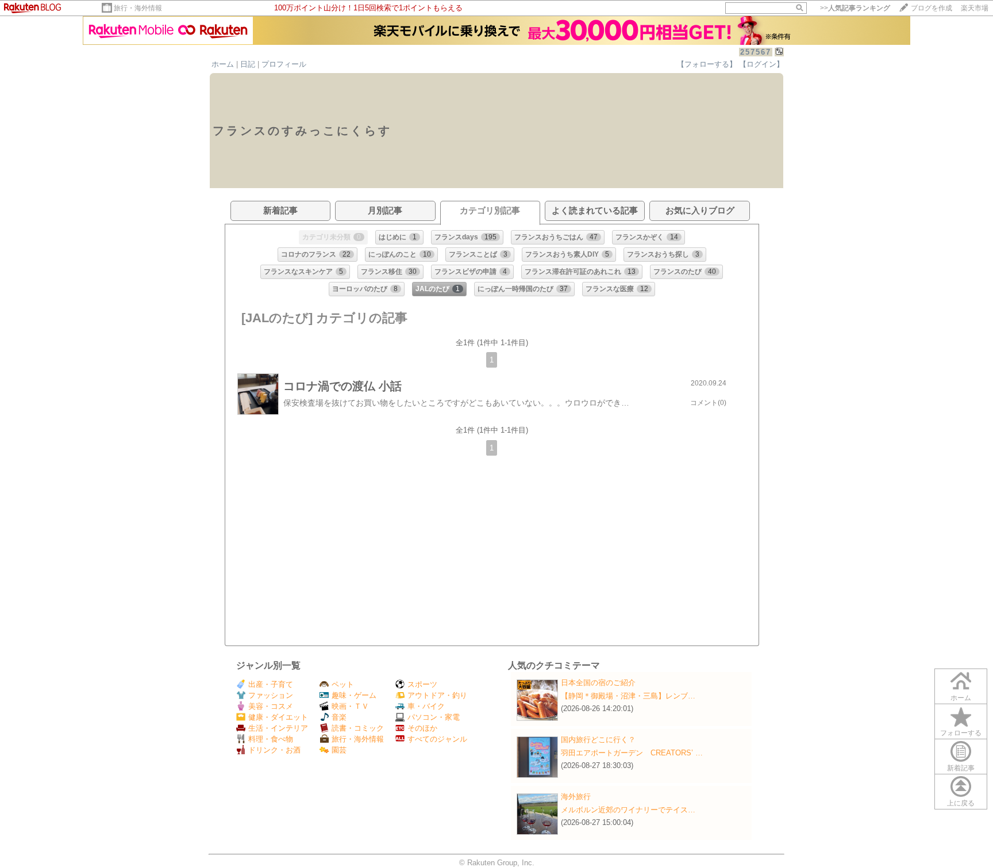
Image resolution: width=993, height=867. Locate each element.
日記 (247, 64)
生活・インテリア (278, 728)
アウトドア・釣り (437, 695)
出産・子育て (270, 684)
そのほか (422, 728)
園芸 (339, 750)
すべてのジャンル (437, 739)
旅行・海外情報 (138, 8)
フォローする (961, 733)
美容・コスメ (270, 706)
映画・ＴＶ (350, 706)
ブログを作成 (931, 8)
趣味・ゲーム (354, 695)
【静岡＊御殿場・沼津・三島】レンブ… (628, 696)
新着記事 (961, 768)
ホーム (222, 64)
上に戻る (961, 803)
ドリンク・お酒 (274, 750)
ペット (343, 684)
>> (855, 8)
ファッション (270, 695)
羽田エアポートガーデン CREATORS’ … (632, 752)
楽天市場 (974, 8)
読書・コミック (358, 728)
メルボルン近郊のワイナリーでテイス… (628, 809)
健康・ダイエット (278, 717)
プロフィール (283, 64)
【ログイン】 (761, 64)
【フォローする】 (707, 64)
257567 (755, 52)
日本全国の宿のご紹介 (598, 682)
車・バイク (426, 706)
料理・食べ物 (270, 739)
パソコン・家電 (433, 717)
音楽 (339, 717)
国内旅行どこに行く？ (598, 739)
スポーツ (422, 684)
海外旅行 (576, 796)
